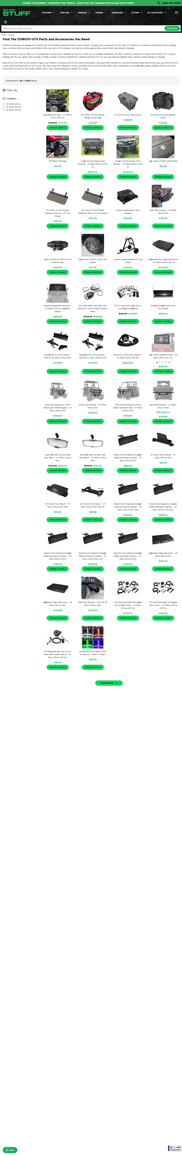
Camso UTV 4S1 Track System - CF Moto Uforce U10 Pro (128, 356)
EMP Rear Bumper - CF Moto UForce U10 (163, 211)
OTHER (135, 12)
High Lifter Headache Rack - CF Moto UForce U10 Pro (163, 356)
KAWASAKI (117, 12)
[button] (174, 1148)
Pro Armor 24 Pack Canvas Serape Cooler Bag (93, 116)
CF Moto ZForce (13, 107)
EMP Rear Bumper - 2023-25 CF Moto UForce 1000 (92, 603)
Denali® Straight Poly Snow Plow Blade (163, 307)
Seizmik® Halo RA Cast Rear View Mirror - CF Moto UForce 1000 (92, 458)
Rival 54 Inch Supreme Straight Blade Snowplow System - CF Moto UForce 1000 (57, 556)
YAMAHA (82, 12)
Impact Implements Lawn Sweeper (128, 211)
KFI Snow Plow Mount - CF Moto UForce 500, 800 (57, 505)
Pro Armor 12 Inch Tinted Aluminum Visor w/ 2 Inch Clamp (93, 211)
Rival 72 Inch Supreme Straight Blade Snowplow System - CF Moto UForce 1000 (128, 458)
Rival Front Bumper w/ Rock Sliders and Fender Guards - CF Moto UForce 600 (57, 408)
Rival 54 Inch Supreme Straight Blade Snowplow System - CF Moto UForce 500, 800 (93, 556)
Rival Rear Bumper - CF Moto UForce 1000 (163, 406)
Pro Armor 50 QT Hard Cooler (127, 115)
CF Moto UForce (13, 104)
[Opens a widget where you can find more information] (10, 1150)
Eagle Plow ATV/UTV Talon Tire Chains (92, 260)
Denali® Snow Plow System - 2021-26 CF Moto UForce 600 (57, 356)
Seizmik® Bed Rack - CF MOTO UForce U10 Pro (57, 116)
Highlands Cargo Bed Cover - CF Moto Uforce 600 (163, 554)
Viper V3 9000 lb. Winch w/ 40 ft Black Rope (58, 260)
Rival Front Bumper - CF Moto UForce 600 (92, 406)
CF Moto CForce (13, 110)
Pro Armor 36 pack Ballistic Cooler (163, 116)
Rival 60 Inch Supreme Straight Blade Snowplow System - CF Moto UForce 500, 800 (128, 507)
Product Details (58, 128)
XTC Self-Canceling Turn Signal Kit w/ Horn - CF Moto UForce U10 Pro (163, 605)
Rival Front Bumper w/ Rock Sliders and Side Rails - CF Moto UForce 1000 (128, 408)
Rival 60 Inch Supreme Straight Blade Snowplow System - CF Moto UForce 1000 (128, 556)
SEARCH (173, 28)
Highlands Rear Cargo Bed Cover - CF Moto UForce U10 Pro (163, 260)
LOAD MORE (107, 683)
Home (3, 35)
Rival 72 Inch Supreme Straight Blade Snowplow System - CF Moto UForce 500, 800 (163, 507)
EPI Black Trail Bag (57, 161)
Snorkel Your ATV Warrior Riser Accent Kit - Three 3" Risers (92, 652)
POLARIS (47, 12)
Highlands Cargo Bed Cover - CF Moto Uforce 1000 (57, 603)
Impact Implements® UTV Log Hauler (128, 260)
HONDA (99, 12)
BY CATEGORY (155, 12)
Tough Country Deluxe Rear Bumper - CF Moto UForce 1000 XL (92, 164)
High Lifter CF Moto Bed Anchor (163, 161)
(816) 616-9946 (171, 3)
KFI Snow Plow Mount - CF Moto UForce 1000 (163, 456)
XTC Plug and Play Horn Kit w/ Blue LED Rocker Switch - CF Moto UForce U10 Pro (57, 654)
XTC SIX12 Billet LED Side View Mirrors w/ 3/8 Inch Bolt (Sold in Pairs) (93, 309)
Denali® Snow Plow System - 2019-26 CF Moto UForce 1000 (93, 356)
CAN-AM (64, 12)
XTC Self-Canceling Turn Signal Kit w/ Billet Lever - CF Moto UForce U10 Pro (128, 605)
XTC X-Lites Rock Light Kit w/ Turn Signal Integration (127, 307)
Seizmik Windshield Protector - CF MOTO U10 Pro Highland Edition (58, 309)
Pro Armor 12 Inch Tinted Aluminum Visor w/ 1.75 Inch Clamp (57, 213)
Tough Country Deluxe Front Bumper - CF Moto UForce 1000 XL (127, 164)
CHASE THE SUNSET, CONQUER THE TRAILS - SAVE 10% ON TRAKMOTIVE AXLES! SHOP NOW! (78, 3)
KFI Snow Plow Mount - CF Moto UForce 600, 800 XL (92, 505)
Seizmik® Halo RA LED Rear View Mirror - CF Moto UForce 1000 (57, 458)
